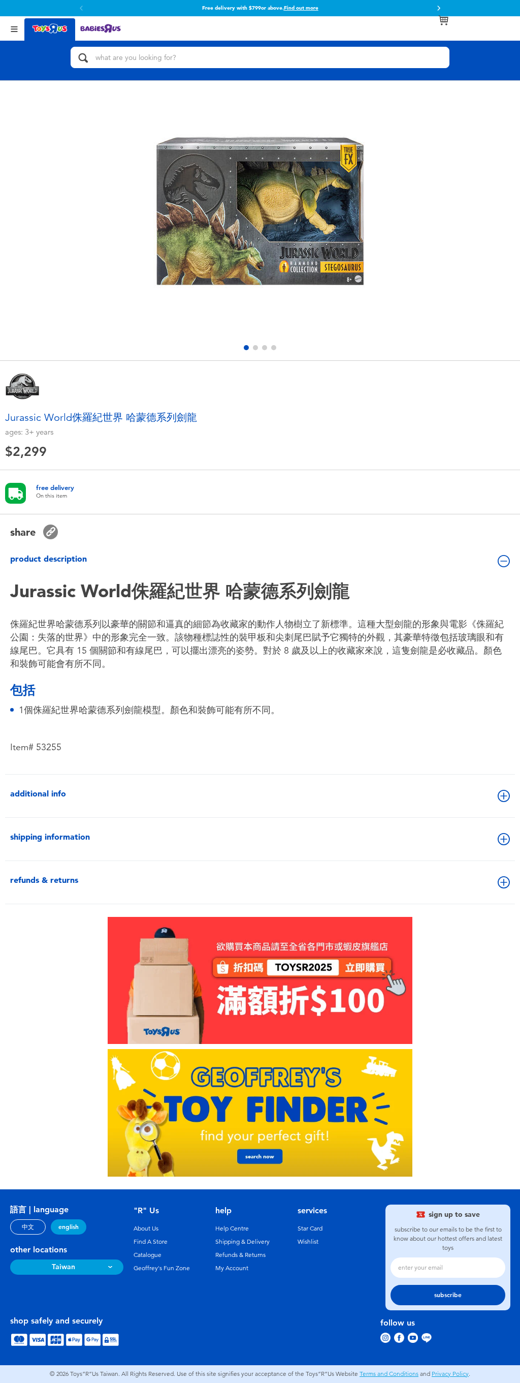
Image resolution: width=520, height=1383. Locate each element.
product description (48, 559)
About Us (146, 1228)
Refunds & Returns (240, 1254)
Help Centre (232, 1228)
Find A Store (151, 1241)
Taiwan (63, 1267)
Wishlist (308, 1241)
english (68, 1227)
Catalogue (147, 1254)
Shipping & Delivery (242, 1241)
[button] (81, 8)
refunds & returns (44, 880)
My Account (231, 1268)
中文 (28, 1227)
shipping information (50, 837)
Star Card (310, 1228)
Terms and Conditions (389, 1373)
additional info (38, 793)
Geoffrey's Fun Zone (162, 1268)
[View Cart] (443, 20)
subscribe (448, 1295)
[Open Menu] (14, 28)
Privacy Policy (450, 1373)
